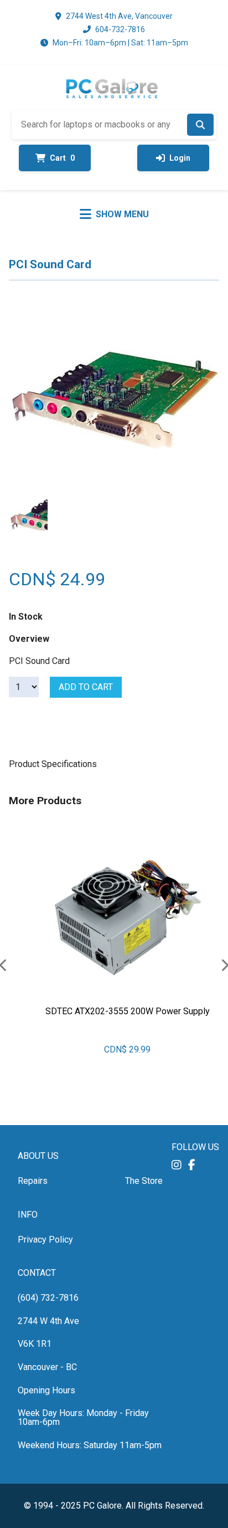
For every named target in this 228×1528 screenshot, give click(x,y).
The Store (144, 1181)
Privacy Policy (45, 1239)
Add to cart (86, 687)
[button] (177, 1164)
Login (179, 158)
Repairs (33, 1181)
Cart (62, 158)
